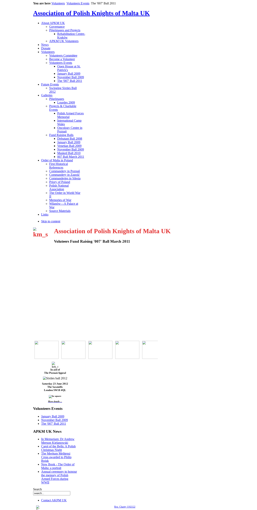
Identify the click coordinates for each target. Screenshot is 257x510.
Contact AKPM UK (54, 500)
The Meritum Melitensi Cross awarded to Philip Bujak (56, 457)
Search (37, 489)
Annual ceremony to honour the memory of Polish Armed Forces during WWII (59, 477)
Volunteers (58, 3)
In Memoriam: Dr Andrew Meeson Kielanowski (57, 440)
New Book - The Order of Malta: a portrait (57, 466)
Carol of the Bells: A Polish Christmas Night (58, 448)
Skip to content (50, 221)
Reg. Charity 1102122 (124, 506)
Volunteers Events (77, 3)
